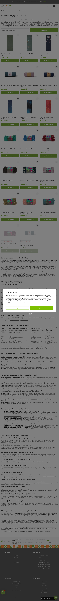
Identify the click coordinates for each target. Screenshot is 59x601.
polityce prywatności (23, 298)
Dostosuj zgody (17, 308)
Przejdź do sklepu (41, 308)
